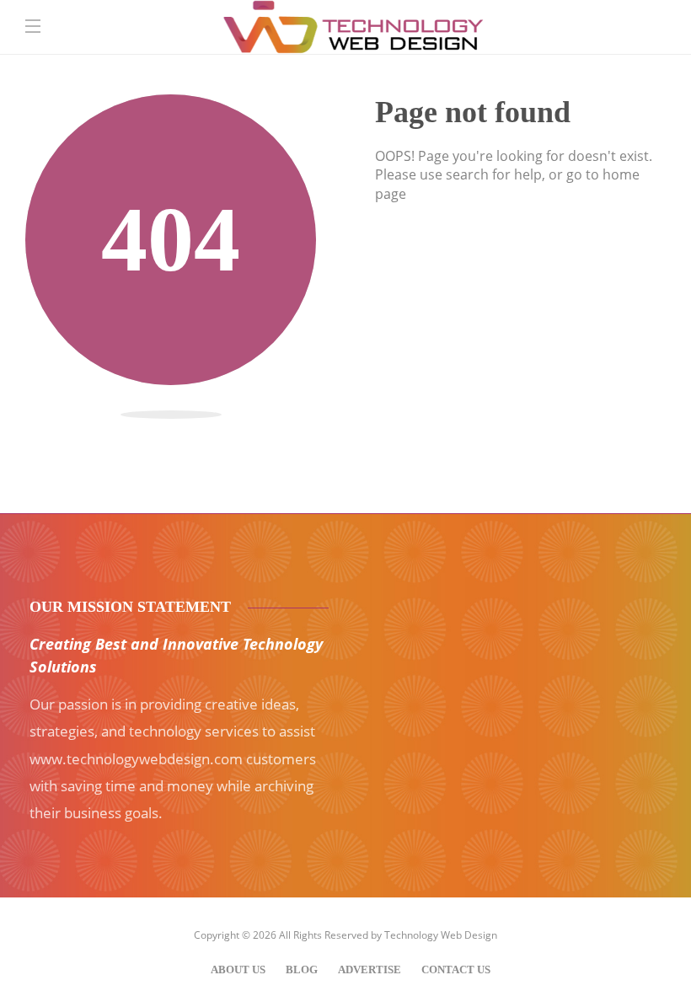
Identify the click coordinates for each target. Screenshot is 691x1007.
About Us (238, 969)
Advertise (369, 969)
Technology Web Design (440, 935)
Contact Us (455, 969)
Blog (302, 969)
